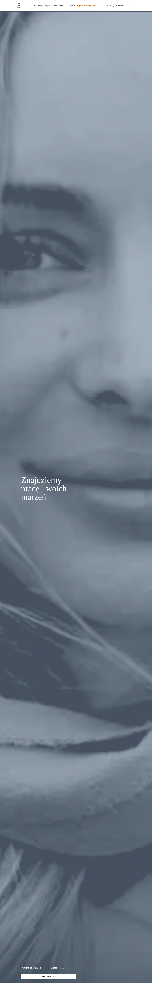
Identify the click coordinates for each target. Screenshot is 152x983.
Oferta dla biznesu (67, 5)
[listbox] (34, 968)
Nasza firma (103, 5)
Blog (112, 5)
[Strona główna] (19, 5)
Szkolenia (38, 5)
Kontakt (119, 5)
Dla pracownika (50, 5)
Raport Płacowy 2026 (86, 5)
